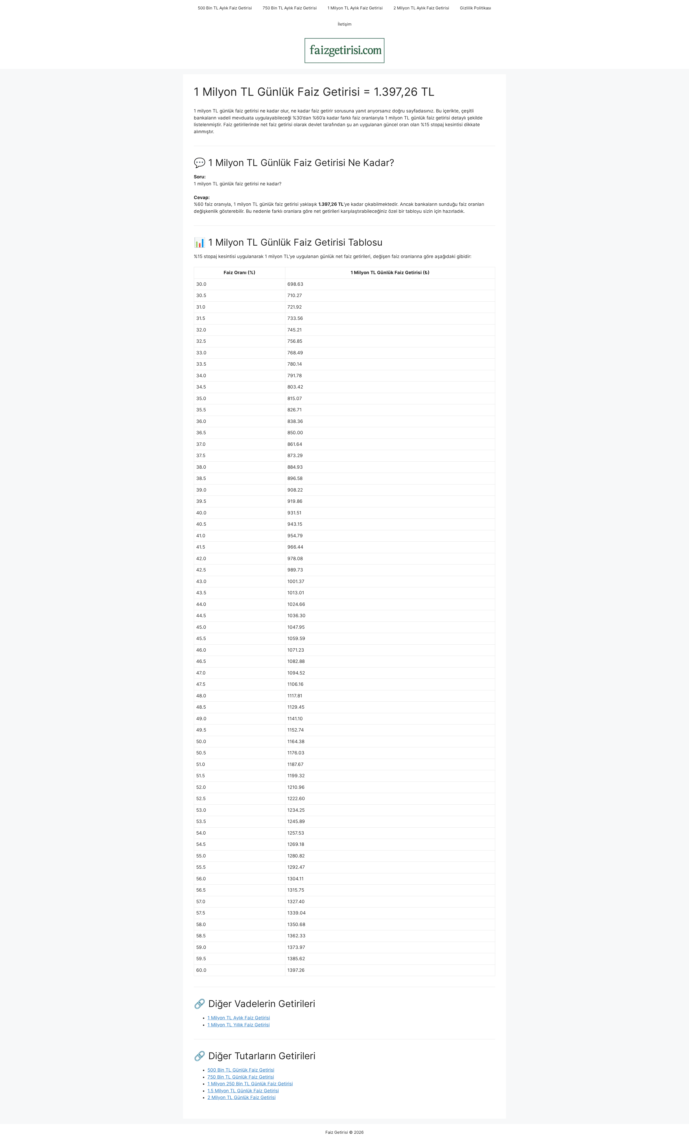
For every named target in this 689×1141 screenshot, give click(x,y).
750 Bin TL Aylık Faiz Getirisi (290, 7)
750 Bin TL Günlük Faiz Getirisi (241, 1077)
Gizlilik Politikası (475, 7)
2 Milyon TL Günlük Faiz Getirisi (242, 1097)
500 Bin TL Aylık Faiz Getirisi (225, 7)
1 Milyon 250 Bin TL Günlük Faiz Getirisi (250, 1083)
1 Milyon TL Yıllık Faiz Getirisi (239, 1024)
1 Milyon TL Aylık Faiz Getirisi (355, 7)
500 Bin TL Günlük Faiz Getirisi (241, 1070)
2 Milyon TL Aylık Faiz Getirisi (421, 7)
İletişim (344, 24)
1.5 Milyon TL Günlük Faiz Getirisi (243, 1090)
